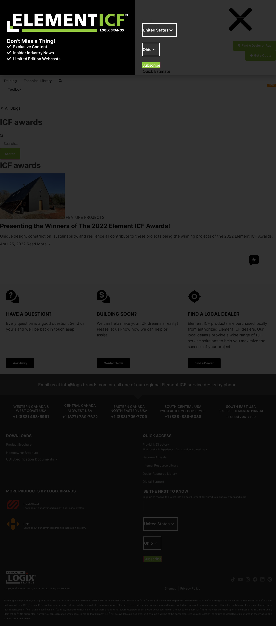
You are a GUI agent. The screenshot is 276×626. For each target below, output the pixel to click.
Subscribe (151, 65)
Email (147, 21)
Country (149, 40)
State (147, 59)
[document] (138, 313)
